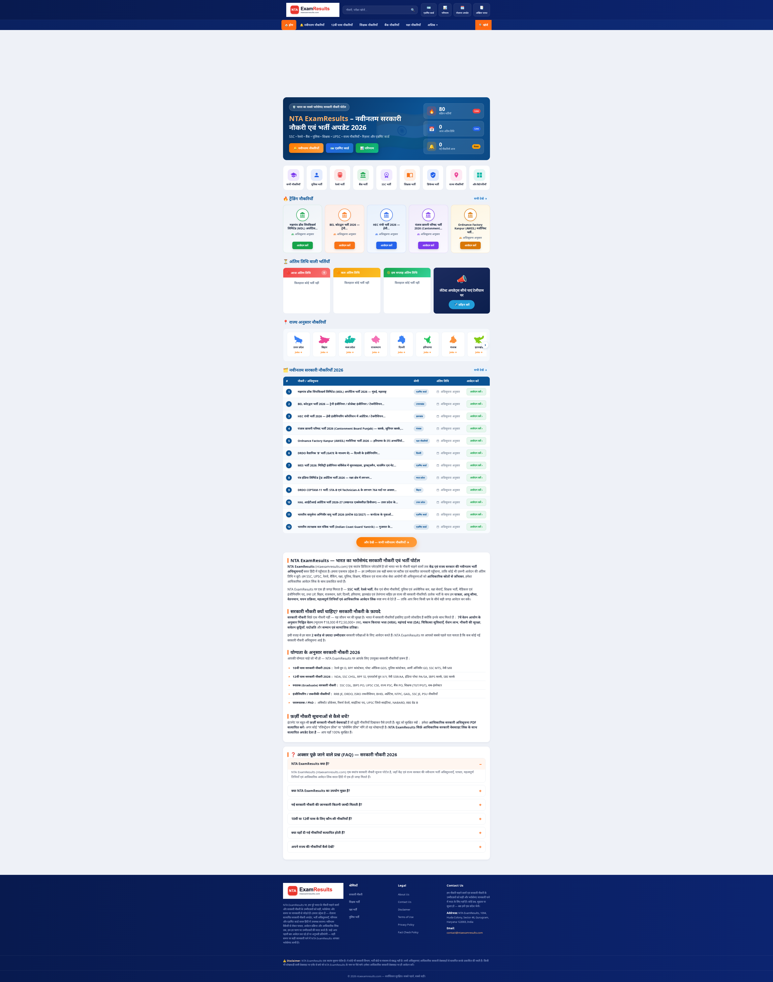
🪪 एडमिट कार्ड (339, 148)
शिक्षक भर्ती (354, 902)
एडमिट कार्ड (429, 9)
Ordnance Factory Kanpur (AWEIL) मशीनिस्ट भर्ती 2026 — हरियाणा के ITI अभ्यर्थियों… (351, 441)
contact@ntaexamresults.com (465, 932)
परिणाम (445, 9)
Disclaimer (404, 909)
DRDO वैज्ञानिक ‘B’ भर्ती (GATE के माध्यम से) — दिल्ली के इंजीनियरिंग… (339, 453)
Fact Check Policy (408, 932)
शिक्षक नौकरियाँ (369, 25)
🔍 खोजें (483, 25)
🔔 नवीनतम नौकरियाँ (312, 25)
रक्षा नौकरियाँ (413, 25)
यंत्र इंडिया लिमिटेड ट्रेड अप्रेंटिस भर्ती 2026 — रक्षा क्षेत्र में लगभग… (335, 478)
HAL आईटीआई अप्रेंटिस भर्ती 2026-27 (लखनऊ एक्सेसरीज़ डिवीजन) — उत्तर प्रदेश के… (348, 502)
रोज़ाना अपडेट (462, 9)
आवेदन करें (302, 245)
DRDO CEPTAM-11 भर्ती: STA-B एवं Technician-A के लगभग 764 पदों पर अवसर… (347, 490)
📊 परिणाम (367, 148)
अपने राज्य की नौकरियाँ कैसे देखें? (312, 846)
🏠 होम (289, 25)
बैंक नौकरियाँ (391, 25)
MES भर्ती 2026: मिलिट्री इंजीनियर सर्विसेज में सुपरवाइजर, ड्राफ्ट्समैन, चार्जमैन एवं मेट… (347, 465)
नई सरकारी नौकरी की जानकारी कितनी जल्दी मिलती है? (326, 804)
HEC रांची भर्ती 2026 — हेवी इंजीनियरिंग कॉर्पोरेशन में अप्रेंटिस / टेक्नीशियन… (341, 416)
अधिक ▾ (433, 25)
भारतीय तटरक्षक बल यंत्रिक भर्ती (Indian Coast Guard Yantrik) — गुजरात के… (345, 527)
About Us (403, 894)
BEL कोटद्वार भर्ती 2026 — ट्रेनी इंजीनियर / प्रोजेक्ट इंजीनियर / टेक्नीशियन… (341, 404)
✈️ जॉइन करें (461, 304)
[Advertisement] (386, 67)
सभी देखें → (480, 198)
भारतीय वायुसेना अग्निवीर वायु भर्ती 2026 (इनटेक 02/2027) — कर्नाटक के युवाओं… (345, 514)
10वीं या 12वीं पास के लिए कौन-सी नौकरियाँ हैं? (321, 818)
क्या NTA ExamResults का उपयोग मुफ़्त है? (320, 790)
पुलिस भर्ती (354, 917)
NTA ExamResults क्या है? (310, 763)
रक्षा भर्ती (353, 909)
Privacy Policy (406, 924)
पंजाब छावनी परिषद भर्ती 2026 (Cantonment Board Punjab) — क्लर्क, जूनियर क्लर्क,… (350, 428)
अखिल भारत (481, 9)
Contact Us (404, 902)
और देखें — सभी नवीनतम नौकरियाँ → (386, 542)
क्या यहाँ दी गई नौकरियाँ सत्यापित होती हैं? (318, 832)
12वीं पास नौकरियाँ (342, 25)
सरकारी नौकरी (355, 894)
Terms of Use (405, 917)
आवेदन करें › (476, 391)
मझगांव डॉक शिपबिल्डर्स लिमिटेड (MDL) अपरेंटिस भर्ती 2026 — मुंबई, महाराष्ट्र (342, 392)
